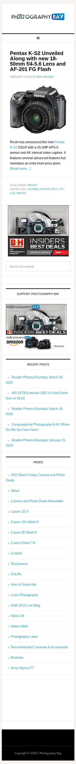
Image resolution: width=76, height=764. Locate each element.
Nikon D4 (17, 616)
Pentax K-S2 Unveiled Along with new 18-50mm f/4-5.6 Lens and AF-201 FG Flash (38, 61)
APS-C (54, 189)
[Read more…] (20, 168)
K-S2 (12, 193)
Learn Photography (24, 595)
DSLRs (16, 574)
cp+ (62, 189)
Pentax (32, 185)
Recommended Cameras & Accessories (39, 647)
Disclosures (19, 563)
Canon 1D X (20, 511)
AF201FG (44, 189)
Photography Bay (38, 17)
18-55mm (33, 189)
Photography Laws (24, 636)
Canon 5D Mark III (24, 532)
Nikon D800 (19, 626)
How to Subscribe (23, 584)
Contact (16, 553)
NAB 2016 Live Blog (25, 605)
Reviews (17, 657)
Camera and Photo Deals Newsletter (37, 501)
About (15, 490)
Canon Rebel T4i (23, 543)
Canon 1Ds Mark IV (25, 522)
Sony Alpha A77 (22, 668)
